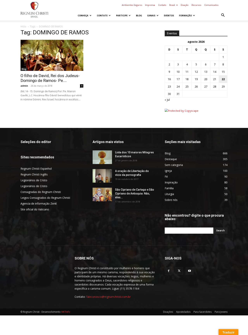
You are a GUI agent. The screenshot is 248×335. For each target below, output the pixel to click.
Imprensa (150, 4)
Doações (168, 311)
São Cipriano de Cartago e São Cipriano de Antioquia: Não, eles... (134, 193)
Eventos (169, 15)
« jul (167, 100)
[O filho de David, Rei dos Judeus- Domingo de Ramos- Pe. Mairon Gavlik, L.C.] (52, 55)
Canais (151, 15)
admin (24, 85)
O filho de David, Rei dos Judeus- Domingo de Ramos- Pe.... (50, 78)
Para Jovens (221, 311)
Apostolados (183, 311)
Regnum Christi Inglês (34, 174)
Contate (102, 15)
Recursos (196, 4)
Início (23, 26)
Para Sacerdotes (203, 311)
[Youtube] (189, 271)
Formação (185, 15)
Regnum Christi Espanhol (36, 168)
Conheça (83, 15)
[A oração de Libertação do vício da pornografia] (102, 176)
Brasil (172, 4)
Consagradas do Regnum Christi (41, 192)
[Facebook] (168, 271)
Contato (162, 4)
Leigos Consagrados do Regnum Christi (45, 198)
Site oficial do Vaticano (35, 209)
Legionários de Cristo (34, 180)
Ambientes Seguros (132, 4)
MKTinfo (65, 311)
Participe (121, 15)
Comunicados (211, 4)
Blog (139, 15)
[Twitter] (179, 271)
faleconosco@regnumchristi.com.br (108, 297)
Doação (185, 4)
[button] (222, 15)
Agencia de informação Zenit (39, 203)
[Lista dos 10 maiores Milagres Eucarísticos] (102, 157)
